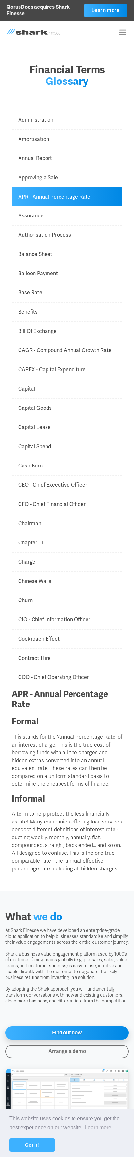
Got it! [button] (32, 1145)
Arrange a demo (67, 1051)
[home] (41, 32)
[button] (122, 32)
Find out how (67, 1032)
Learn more (105, 10)
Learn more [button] (98, 1127)
